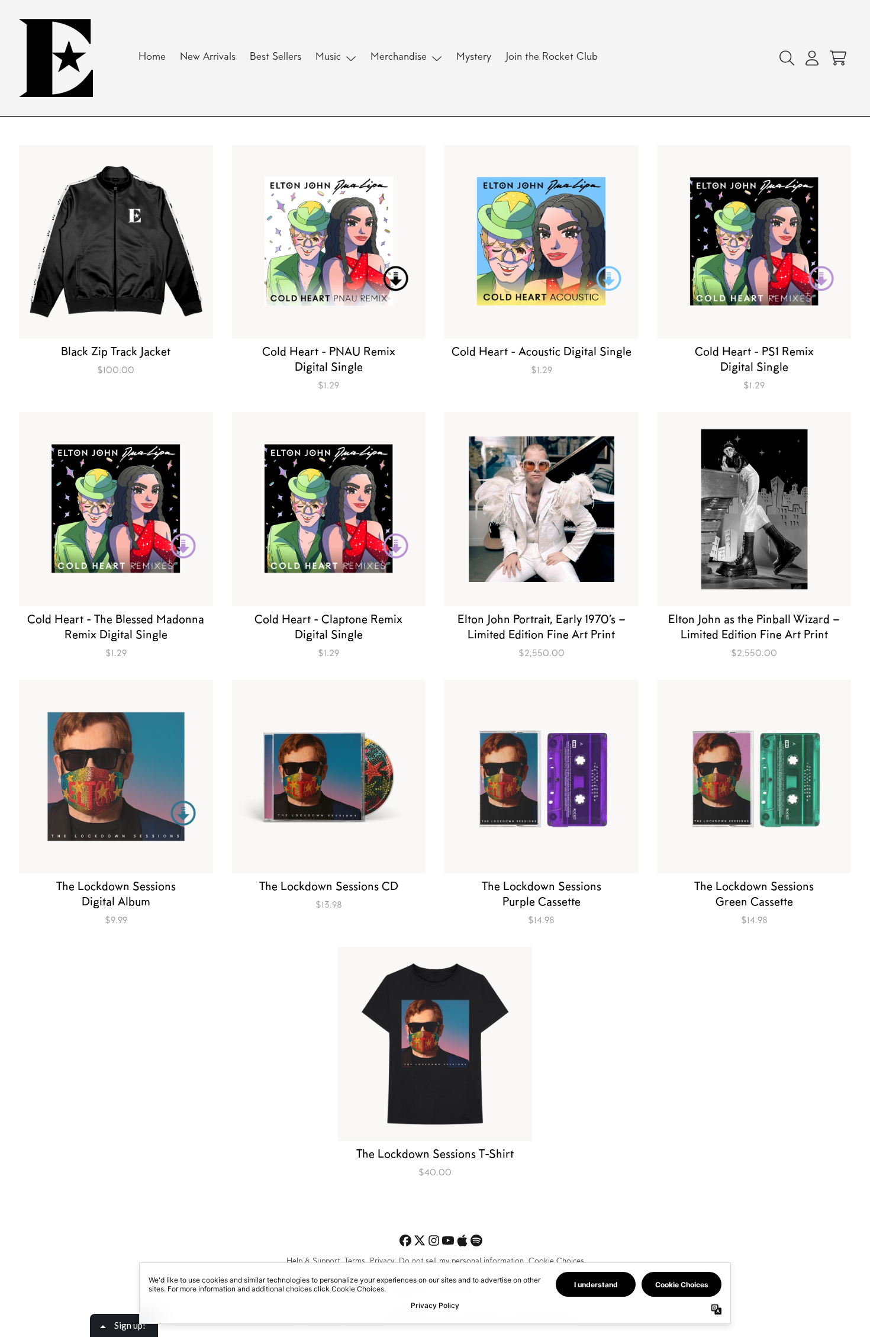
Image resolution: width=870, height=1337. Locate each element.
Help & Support (313, 1262)
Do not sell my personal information (461, 1262)
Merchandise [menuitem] (398, 57)
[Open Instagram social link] (434, 1240)
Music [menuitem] (328, 57)
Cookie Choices (556, 1262)
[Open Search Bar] (786, 58)
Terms (354, 1262)
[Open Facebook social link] (405, 1240)
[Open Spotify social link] (476, 1240)
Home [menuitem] (152, 57)
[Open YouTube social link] (448, 1240)
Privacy (382, 1262)
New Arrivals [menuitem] (208, 57)
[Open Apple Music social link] (462, 1240)
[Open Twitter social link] (420, 1240)
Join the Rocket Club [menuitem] (551, 57)
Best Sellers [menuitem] (275, 57)
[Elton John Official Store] (56, 58)
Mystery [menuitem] (473, 57)
